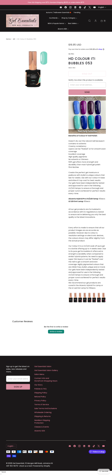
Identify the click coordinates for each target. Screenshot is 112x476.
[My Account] (96, 20)
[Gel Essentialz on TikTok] (84, 7)
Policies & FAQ (40, 388)
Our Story (38, 385)
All (14, 39)
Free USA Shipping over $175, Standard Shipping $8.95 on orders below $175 (56, 2)
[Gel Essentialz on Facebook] (65, 7)
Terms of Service (41, 404)
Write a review (56, 331)
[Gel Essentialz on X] (89, 7)
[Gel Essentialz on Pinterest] (80, 7)
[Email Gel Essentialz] (60, 7)
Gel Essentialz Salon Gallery (46, 370)
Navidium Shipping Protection (42, 421)
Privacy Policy (40, 400)
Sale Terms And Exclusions (45, 408)
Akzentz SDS (39, 431)
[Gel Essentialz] (22, 20)
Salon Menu (39, 374)
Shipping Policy (40, 392)
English (101, 7)
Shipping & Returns (42, 416)
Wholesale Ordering (42, 412)
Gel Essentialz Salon (42, 366)
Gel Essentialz (18, 463)
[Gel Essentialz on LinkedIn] (75, 7)
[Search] (89, 20)
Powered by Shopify (41, 466)
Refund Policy (40, 396)
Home (8, 39)
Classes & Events (41, 427)
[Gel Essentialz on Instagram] (70, 7)
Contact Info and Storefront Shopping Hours (45, 379)
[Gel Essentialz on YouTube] (94, 7)
